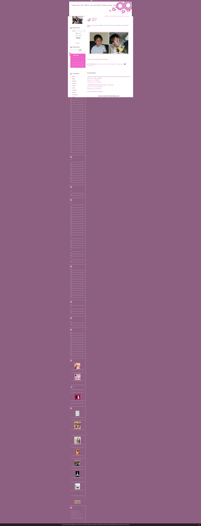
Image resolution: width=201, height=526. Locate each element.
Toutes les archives (76, 355)
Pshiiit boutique (75, 322)
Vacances (74, 149)
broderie (79, 513)
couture (74, 516)
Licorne (74, 179)
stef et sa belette (94, 86)
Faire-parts (74, 113)
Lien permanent (104, 64)
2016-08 (74, 348)
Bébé (73, 76)
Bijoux (73, 78)
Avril (78, 194)
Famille (73, 115)
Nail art (73, 135)
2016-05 (74, 350)
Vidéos (73, 151)
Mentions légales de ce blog (114, 95)
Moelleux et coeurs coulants (77, 468)
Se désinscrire (79, 35)
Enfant (73, 108)
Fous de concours (76, 312)
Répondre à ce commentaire (94, 82)
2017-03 (74, 334)
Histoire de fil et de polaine (78, 213)
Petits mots (74, 138)
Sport (73, 145)
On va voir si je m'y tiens (77, 247)
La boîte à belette (76, 227)
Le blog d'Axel (75, 276)
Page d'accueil (117, 16)
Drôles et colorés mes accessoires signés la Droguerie (77, 433)
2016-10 (74, 346)
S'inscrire (79, 33)
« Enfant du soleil (108, 16)
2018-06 (74, 332)
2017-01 (74, 339)
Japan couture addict (77, 218)
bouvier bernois (75, 510)
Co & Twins (74, 211)
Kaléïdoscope (75, 225)
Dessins (74, 103)
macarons (80, 518)
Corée (73, 97)
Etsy (73, 324)
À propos (77, 43)
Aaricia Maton (75, 292)
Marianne (93, 80)
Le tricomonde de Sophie (77, 232)
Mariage (74, 133)
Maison (73, 131)
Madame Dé (75, 240)
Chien (73, 87)
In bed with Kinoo (76, 273)
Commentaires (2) (113, 64)
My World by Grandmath (77, 285)
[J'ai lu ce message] (199, 524)
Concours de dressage (77, 165)
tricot (77, 515)
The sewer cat (75, 255)
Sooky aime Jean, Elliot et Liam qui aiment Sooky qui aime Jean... (95, 5)
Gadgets (74, 119)
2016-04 (74, 353)
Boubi (73, 191)
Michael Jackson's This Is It (77, 391)
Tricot (73, 147)
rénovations (75, 512)
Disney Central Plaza (77, 304)
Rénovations (75, 140)
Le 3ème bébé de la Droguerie (77, 446)
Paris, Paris (74, 181)
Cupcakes (77, 419)
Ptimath (74, 287)
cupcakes (73, 518)
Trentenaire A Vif (77, 402)
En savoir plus (126, 524)
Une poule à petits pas (77, 261)
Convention (74, 94)
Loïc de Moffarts (75, 296)
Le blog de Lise (75, 278)
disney (122, 64)
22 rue (73, 206)
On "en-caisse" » (126, 16)
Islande (73, 122)
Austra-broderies (76, 170)
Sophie (73, 194)
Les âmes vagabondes (77, 457)
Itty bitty (74, 216)
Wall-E (94, 20)
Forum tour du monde (77, 310)
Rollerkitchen (75, 253)
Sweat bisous (75, 174)
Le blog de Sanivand (76, 280)
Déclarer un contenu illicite (103, 95)
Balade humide (75, 168)
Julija (73, 222)
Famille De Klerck (76, 271)
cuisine (80, 516)
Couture (74, 99)
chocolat (73, 513)
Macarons (74, 129)
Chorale (74, 92)
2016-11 (74, 343)
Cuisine (74, 101)
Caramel (74, 83)
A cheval (74, 163)
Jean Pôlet (74, 294)
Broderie (74, 81)
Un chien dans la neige (77, 177)
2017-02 (74, 337)
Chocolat (74, 90)
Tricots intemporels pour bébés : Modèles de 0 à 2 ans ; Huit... (77, 493)
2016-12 (74, 341)
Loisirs (73, 124)
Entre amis (74, 110)
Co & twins (74, 269)
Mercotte (74, 244)
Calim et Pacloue (76, 209)
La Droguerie (75, 229)
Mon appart (74, 283)
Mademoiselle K (75, 242)
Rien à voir (74, 142)
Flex (73, 117)
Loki (73, 126)
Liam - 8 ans (75, 172)
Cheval (73, 85)
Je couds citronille (76, 220)
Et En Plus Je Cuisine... (77, 371)
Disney (73, 106)
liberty (73, 515)
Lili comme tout (75, 234)
